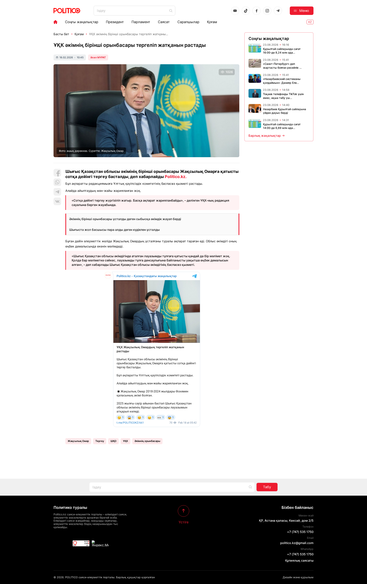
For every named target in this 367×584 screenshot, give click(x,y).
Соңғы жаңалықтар (81, 22)
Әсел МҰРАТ (98, 57)
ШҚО (113, 440)
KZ (310, 22)
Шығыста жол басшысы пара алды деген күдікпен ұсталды (114, 230)
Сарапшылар (188, 22)
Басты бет (61, 34)
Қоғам (212, 22)
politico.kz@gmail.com (296, 543)
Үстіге (183, 522)
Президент (115, 22)
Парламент (141, 22)
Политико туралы (70, 507)
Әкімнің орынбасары (147, 440)
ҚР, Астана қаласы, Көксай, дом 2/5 (286, 520)
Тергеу (99, 440)
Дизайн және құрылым (298, 577)
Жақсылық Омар (78, 440)
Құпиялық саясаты (299, 560)
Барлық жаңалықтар (264, 135)
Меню (304, 11)
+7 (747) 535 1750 (300, 532)
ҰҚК (125, 440)
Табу (267, 487)
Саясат (164, 22)
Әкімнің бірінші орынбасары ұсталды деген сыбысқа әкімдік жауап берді (125, 219)
